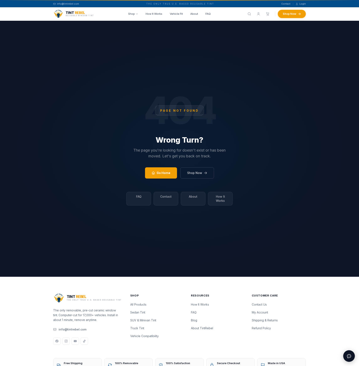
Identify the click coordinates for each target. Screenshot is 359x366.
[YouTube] (75, 341)
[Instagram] (66, 341)
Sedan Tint (137, 312)
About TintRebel (202, 328)
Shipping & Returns (265, 320)
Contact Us (259, 304)
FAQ (208, 13)
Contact (285, 3)
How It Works (154, 13)
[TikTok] (84, 341)
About (194, 13)
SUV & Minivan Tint (143, 320)
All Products (138, 304)
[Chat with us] (349, 356)
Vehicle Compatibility (144, 336)
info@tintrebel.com (72, 329)
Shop (131, 13)
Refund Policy (261, 328)
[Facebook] (57, 341)
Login (302, 3)
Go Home (163, 173)
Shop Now (289, 13)
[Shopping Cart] (267, 14)
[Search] (249, 14)
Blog (194, 320)
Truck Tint (137, 328)
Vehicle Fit (176, 13)
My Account (260, 312)
